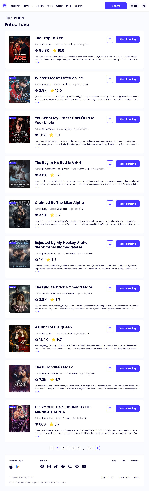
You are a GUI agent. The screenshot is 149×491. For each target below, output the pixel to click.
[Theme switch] (144, 5)
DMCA (137, 477)
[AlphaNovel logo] (4, 5)
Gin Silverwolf (48, 293)
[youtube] (84, 466)
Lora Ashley (47, 418)
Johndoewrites (49, 253)
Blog (68, 5)
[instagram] (49, 466)
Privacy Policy (124, 477)
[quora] (70, 466)
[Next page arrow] (98, 448)
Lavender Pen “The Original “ (55, 168)
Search (78, 5)
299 (90, 448)
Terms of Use (107, 477)
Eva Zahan (47, 44)
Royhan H (46, 84)
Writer (59, 5)
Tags (7, 17)
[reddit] (63, 466)
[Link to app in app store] (11, 467)
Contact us (135, 461)
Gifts (50, 5)
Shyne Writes (48, 128)
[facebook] (42, 466)
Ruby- (45, 208)
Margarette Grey (50, 373)
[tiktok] (56, 466)
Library (40, 5)
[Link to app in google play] (17, 466)
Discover (15, 5)
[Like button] (110, 39)
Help (123, 461)
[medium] (77, 466)
